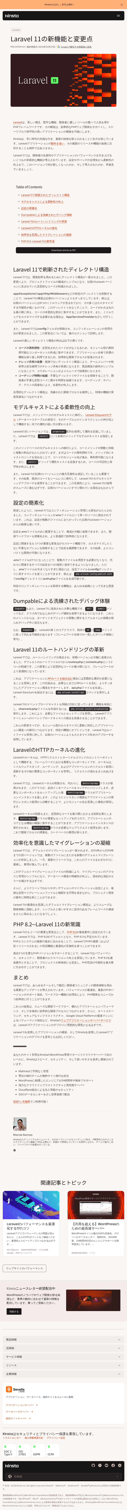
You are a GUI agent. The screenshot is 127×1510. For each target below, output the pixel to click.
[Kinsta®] (12, 15)
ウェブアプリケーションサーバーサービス (86, 1020)
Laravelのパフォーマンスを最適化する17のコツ (31, 1226)
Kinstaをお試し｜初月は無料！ (60, 4)
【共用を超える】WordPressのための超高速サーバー (95, 1226)
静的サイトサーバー (16, 1418)
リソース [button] (11, 1365)
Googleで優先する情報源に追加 (76, 46)
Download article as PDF (63, 250)
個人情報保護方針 (34, 1437)
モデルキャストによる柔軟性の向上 (42, 201)
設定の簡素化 (29, 208)
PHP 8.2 (72, 932)
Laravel (16, 29)
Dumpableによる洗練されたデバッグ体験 (46, 215)
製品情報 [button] (11, 1339)
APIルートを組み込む (60, 678)
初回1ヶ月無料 (21, 1101)
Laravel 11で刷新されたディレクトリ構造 (45, 195)
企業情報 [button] (11, 1374)
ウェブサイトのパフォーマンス (24, 1268)
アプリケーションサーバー (20, 1405)
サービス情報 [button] (14, 1356)
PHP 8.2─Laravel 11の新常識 (38, 241)
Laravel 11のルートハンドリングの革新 (44, 221)
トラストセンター (12, 1437)
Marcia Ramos (18, 46)
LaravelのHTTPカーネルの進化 (39, 228)
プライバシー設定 (56, 1437)
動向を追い (57, 143)
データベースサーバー (17, 1411)
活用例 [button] (10, 1348)
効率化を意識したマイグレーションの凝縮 (46, 234)
